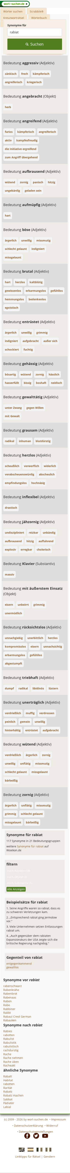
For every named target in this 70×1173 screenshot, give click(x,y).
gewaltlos (12, 967)
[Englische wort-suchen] (20, 1149)
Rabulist (8, 1039)
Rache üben (11, 1062)
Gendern (49, 1156)
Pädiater (8, 1103)
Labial (7, 1107)
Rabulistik (9, 1042)
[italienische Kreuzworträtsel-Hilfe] (47, 1149)
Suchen (37, 44)
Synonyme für (16, 25)
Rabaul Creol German (17, 1016)
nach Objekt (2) (17, 877)
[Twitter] (35, 1136)
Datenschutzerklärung (28, 1125)
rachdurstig (10, 1050)
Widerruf (52, 1125)
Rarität (7, 1088)
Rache (7, 1054)
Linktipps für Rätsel (27, 1156)
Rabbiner (9, 1009)
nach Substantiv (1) (19, 883)
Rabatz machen (13, 1095)
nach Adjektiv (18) (18, 870)
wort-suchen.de (37, 1119)
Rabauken (9, 1020)
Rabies (7, 1031)
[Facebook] (26, 1136)
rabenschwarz (12, 986)
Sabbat (7, 1099)
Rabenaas (9, 997)
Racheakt (9, 1065)
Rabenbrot (10, 993)
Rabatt (7, 1076)
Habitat (8, 1080)
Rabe (6, 1005)
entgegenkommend (19, 963)
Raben (7, 1001)
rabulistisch (11, 1046)
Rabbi (7, 1012)
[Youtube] (44, 1136)
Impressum (58, 1119)
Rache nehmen (13, 1058)
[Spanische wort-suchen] (29, 1149)
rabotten (9, 1035)
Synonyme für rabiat (30, 846)
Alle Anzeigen (16, 889)
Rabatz (7, 1091)
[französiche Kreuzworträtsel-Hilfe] (38, 1149)
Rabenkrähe (11, 990)
